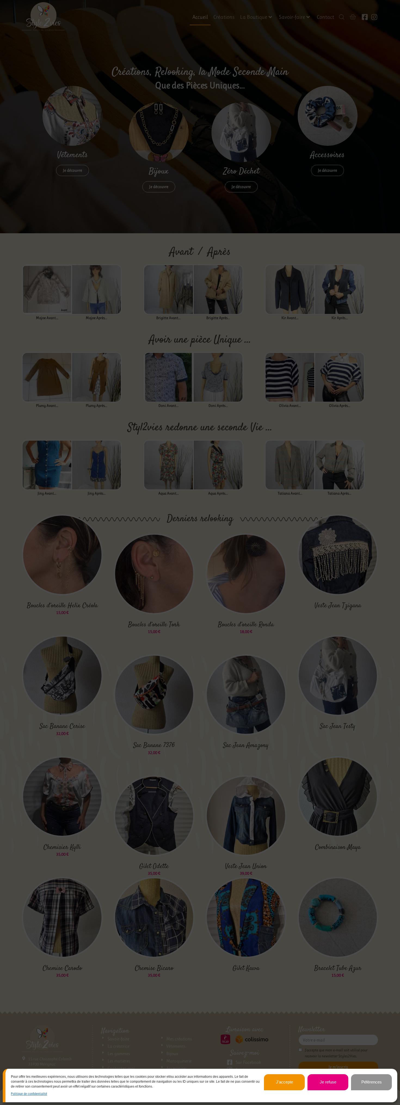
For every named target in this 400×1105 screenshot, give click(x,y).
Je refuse (328, 1082)
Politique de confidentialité (29, 1094)
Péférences (371, 1082)
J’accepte (284, 1082)
